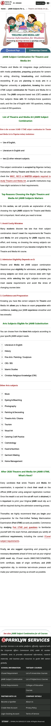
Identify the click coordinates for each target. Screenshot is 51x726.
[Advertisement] (25, 601)
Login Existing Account (10, 714)
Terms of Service (32, 714)
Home (3, 9)
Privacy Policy (31, 708)
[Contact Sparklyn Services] (25, 642)
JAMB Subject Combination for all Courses (30, 633)
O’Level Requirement (9, 673)
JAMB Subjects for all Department (16, 9)
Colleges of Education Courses (34, 687)
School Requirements (9, 685)
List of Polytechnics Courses (37, 679)
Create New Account (9, 708)
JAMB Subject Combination (11, 679)
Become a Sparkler (8, 702)
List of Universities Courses (36, 673)
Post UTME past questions (25, 527)
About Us (29, 702)
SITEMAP (5, 721)
